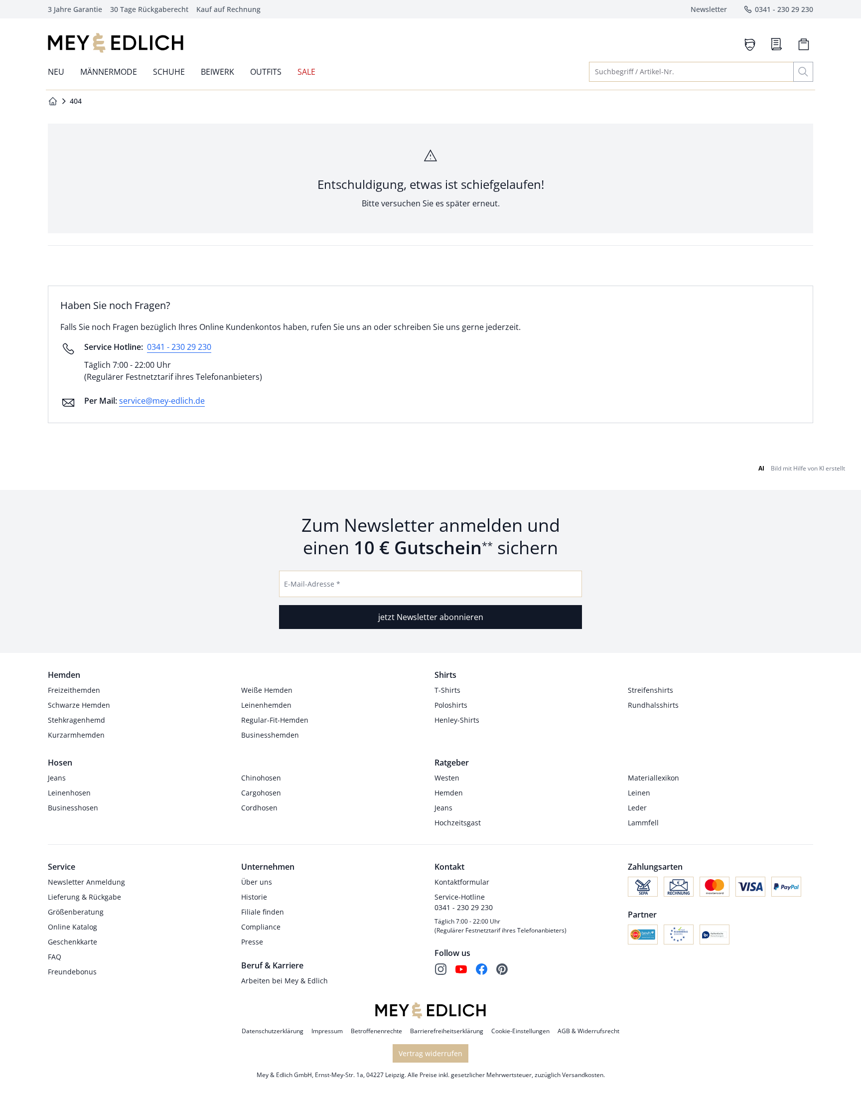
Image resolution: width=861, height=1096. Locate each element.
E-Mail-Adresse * (312, 584)
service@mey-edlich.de (162, 400)
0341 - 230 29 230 (179, 346)
